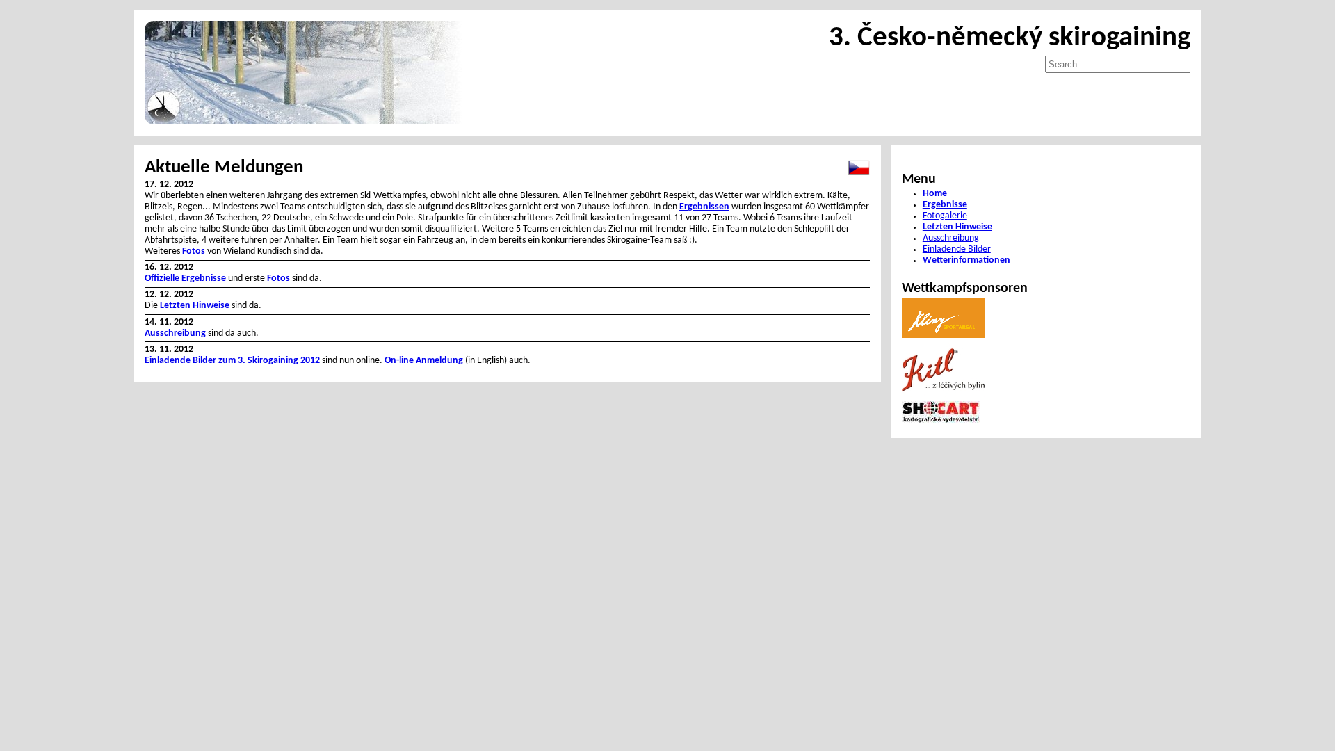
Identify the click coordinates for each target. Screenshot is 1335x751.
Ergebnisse (945, 204)
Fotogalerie (945, 215)
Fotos (193, 251)
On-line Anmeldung (424, 360)
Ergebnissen (704, 206)
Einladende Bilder (957, 249)
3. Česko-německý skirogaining (1009, 38)
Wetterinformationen (966, 260)
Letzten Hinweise (194, 305)
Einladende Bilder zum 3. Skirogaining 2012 (232, 360)
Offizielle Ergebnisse (185, 278)
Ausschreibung (175, 333)
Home (935, 193)
